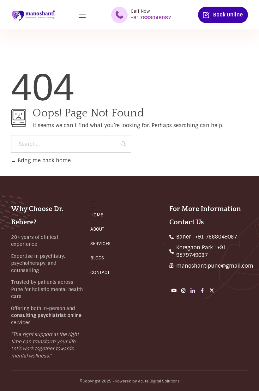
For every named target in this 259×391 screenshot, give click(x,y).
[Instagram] (183, 290)
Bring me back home (43, 160)
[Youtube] (174, 290)
